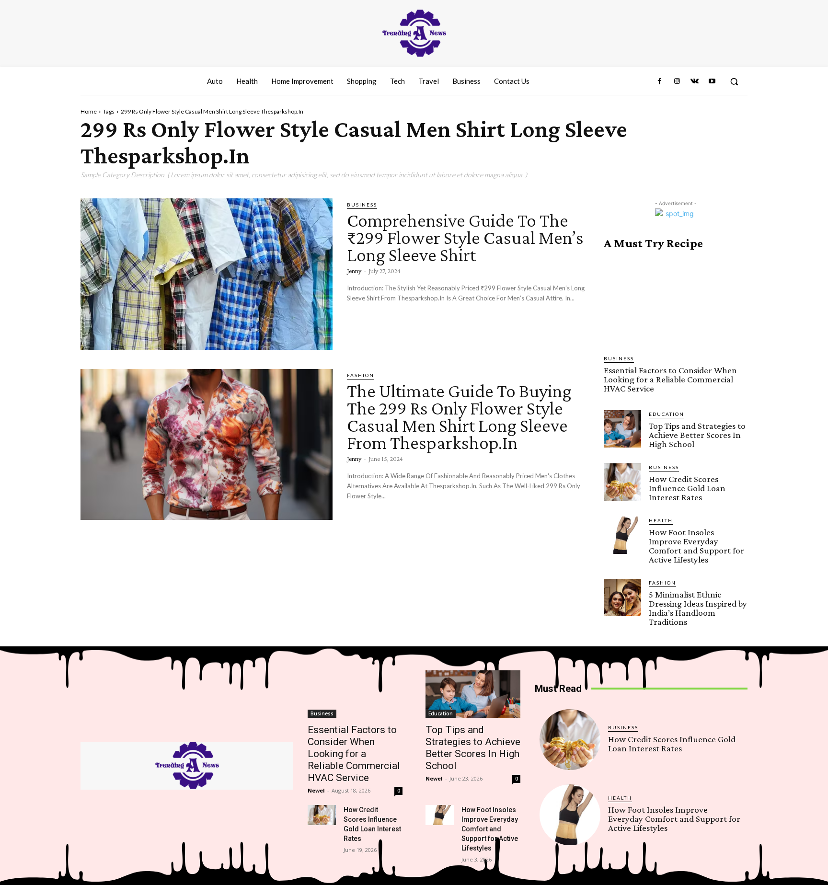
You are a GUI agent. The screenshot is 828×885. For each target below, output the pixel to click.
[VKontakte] (694, 81)
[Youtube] (712, 81)
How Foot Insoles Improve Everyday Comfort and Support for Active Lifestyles (696, 545)
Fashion (360, 375)
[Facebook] (659, 81)
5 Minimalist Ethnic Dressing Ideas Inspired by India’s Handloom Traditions (698, 608)
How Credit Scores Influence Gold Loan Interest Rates (687, 488)
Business (362, 204)
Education (666, 414)
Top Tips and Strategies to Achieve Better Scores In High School (697, 435)
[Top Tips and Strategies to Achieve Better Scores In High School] (622, 429)
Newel (316, 790)
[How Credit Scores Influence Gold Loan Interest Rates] (622, 482)
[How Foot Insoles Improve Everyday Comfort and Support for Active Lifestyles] (622, 535)
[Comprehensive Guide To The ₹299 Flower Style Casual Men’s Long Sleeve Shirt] (206, 274)
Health (661, 520)
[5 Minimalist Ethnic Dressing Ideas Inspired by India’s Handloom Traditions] (622, 597)
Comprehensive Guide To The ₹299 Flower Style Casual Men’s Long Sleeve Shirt (465, 237)
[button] (734, 81)
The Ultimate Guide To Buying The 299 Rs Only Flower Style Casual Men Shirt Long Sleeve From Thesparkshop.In (459, 416)
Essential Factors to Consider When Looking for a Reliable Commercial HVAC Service (670, 379)
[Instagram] (677, 81)
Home (88, 111)
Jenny (354, 271)
